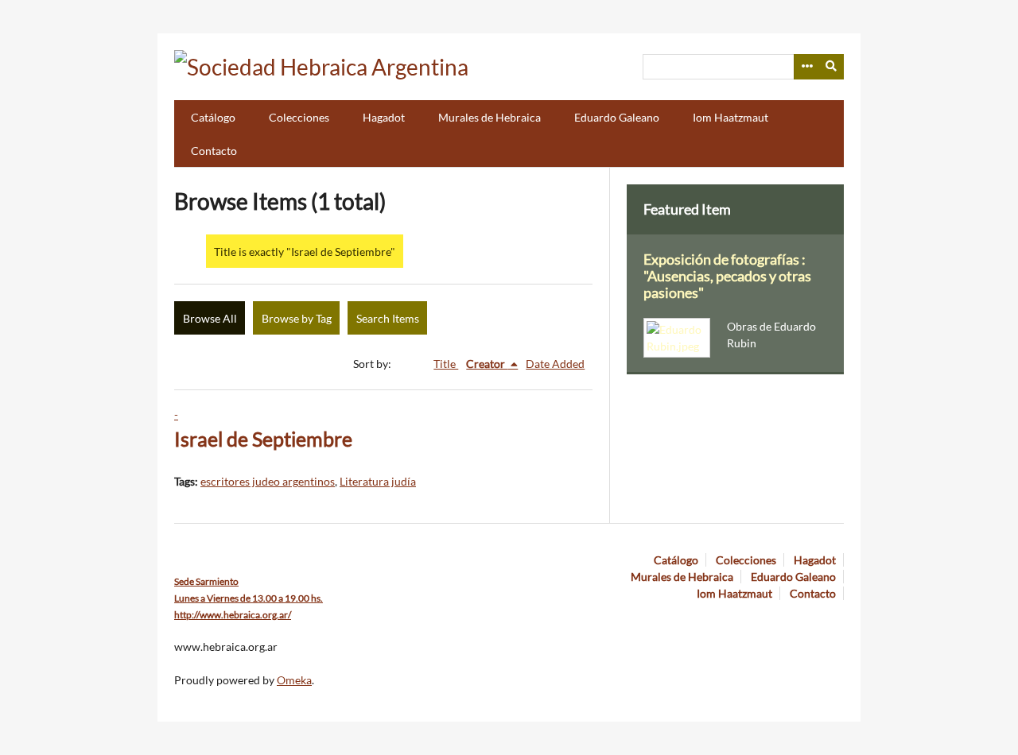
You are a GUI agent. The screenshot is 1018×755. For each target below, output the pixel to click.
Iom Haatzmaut (730, 117)
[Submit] (832, 66)
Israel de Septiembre (263, 439)
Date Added (555, 363)
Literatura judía (378, 481)
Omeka (294, 680)
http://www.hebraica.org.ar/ (232, 615)
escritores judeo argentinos (267, 481)
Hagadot (384, 117)
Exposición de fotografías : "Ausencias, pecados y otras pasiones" (727, 276)
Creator (486, 363)
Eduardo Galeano (616, 117)
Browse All (210, 318)
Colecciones (299, 117)
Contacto (214, 150)
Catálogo (213, 117)
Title (445, 363)
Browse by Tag (297, 318)
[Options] (806, 66)
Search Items (387, 318)
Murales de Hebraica (489, 117)
